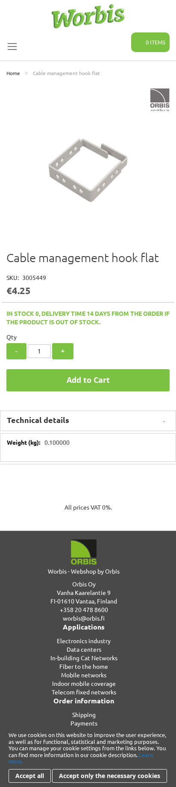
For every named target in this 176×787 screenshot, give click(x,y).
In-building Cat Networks (83, 658)
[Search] (119, 37)
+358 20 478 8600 (84, 609)
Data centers (84, 649)
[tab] (88, 421)
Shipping (84, 714)
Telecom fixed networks (84, 692)
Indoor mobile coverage (84, 683)
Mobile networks (83, 675)
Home (13, 73)
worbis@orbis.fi (84, 618)
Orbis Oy (84, 584)
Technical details (38, 420)
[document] (88, 757)
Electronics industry (84, 640)
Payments (83, 723)
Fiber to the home (83, 666)
